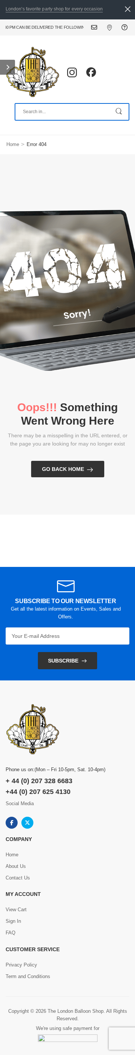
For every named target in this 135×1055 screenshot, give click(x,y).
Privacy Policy (21, 965)
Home (12, 144)
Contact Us (98, 27)
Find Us (114, 27)
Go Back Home (63, 469)
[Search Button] (119, 112)
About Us (16, 866)
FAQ (125, 27)
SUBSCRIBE (63, 661)
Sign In (13, 921)
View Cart (16, 909)
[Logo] (33, 72)
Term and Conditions (28, 976)
